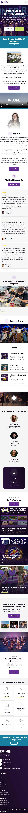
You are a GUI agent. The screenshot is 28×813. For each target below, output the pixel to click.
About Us (19, 28)
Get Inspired (14, 169)
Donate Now (13, 672)
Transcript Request (4, 784)
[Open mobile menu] (26, 2)
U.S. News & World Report (16, 160)
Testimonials (3, 782)
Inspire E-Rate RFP (4, 786)
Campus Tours (14, 87)
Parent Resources (4, 794)
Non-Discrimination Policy (5, 809)
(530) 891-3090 (7, 759)
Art (1, 309)
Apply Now (13, 486)
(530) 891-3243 (7, 762)
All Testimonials (14, 184)
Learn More (7, 696)
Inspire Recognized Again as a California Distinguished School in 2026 (12, 558)
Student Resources (4, 802)
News (1, 779)
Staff (1, 777)
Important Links (4, 792)
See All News (14, 504)
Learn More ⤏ (3, 311)
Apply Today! (14, 45)
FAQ (1, 775)
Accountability (3, 781)
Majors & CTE (3, 804)
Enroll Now (9, 28)
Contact (5, 765)
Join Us (14, 743)
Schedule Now (14, 615)
